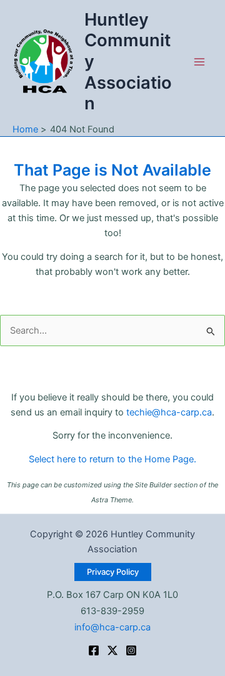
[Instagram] (131, 650)
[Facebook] (93, 650)
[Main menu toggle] (199, 62)
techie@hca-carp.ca (169, 412)
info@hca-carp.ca (112, 627)
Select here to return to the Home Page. (112, 459)
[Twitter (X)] (112, 650)
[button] (112, 572)
